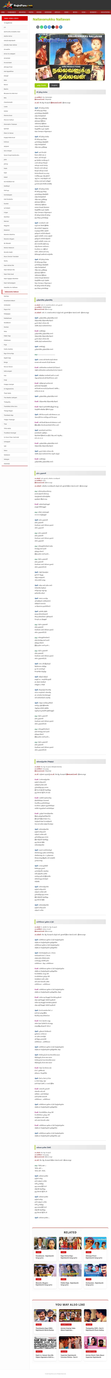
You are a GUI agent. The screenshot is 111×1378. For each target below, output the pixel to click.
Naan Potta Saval (9, 274)
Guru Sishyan (8, 151)
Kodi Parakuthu (8, 199)
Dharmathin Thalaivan (10, 124)
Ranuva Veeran (8, 367)
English (54, 85)
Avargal (6, 76)
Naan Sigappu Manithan (11, 278)
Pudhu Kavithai (8, 349)
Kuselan (6, 203)
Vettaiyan (6, 459)
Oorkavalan (7, 305)
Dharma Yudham (9, 120)
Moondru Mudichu (9, 234)
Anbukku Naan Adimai (10, 45)
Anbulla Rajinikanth (9, 40)
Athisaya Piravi (8, 67)
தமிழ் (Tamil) (41, 85)
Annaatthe (7, 49)
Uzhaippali (7, 441)
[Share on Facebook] (49, 27)
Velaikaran (7, 455)
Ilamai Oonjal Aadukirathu (11, 155)
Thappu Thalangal (9, 419)
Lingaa (6, 212)
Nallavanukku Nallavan (12, 292)
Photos (31, 12)
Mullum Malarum (9, 247)
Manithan (7, 217)
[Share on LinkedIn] (60, 27)
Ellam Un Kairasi (8, 133)
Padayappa (7, 314)
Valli (5, 446)
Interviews (48, 12)
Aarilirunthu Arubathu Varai (12, 31)
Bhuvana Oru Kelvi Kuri (11, 93)
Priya (5, 344)
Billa (5, 98)
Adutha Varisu (8, 36)
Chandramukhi (8, 102)
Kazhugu (6, 190)
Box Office (22, 12)
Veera (5, 450)
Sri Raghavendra (9, 389)
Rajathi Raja (7, 358)
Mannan (6, 221)
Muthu (6, 261)
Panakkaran (7, 322)
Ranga (6, 362)
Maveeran (7, 230)
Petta (5, 331)
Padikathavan (8, 318)
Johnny (6, 164)
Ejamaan (6, 128)
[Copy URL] (37, 27)
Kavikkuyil (7, 186)
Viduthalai (7, 463)
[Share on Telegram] (45, 27)
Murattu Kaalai (8, 252)
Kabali (6, 177)
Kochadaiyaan (8, 195)
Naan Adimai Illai (9, 265)
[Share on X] (53, 27)
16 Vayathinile (8, 23)
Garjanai (6, 146)
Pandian (6, 327)
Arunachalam (8, 62)
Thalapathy (7, 402)
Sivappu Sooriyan (9, 384)
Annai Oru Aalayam (9, 54)
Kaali (5, 173)
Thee (5, 424)
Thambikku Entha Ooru (10, 406)
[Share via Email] (56, 27)
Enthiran (6, 142)
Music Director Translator (11, 256)
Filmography (12, 12)
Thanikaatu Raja (8, 415)
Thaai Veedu (7, 393)
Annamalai (7, 58)
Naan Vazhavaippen (10, 283)
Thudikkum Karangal (10, 433)
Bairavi (6, 84)
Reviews (39, 12)
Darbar (6, 111)
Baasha (6, 89)
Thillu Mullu (7, 428)
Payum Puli (7, 309)
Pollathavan (7, 340)
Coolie (5, 106)
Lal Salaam (7, 208)
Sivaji (5, 380)
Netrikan (6, 296)
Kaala (5, 168)
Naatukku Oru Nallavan (11, 287)
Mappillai (6, 225)
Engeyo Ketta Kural (9, 137)
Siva (5, 375)
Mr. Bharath (7, 243)
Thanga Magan (8, 411)
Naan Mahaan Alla (9, 270)
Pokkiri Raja (7, 336)
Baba (5, 80)
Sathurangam (8, 371)
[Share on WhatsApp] (41, 27)
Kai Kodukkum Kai (9, 181)
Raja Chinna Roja (9, 353)
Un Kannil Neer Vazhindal (11, 437)
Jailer (5, 159)
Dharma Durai (8, 115)
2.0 (5, 27)
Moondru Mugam (9, 239)
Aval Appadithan (9, 71)
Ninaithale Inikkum (9, 300)
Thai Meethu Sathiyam (10, 397)
